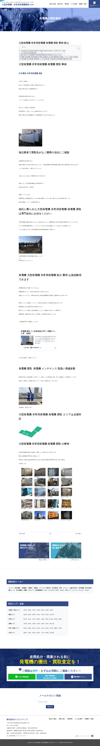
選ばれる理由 (52, 4)
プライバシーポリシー (85, 736)
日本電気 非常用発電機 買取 (29, 52)
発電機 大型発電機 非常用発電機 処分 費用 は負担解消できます (36, 57)
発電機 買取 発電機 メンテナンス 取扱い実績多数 (65, 57)
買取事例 (67, 4)
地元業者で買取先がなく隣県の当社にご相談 (54, 51)
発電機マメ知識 (82, 4)
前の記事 (22, 533)
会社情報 (77, 736)
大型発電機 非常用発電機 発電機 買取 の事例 (61, 59)
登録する (50, 706)
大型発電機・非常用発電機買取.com (18, 4)
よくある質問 (74, 4)
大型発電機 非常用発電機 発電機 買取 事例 (31, 51)
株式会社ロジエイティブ (17, 719)
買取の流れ (60, 4)
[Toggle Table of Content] (78, 48)
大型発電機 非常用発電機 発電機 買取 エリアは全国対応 (34, 59)
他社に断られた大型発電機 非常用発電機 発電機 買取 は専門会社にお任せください (41, 54)
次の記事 (77, 533)
